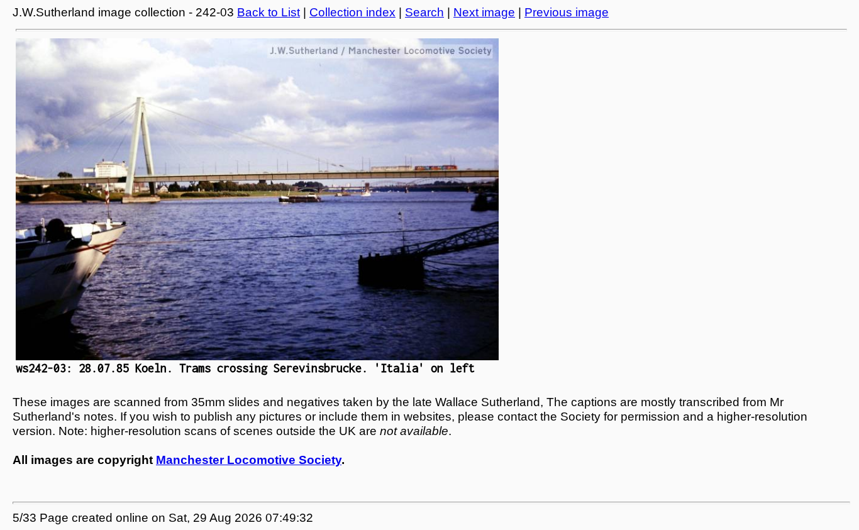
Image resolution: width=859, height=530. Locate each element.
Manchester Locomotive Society (248, 460)
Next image (484, 12)
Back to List (268, 12)
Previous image (566, 12)
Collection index (352, 12)
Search (424, 12)
